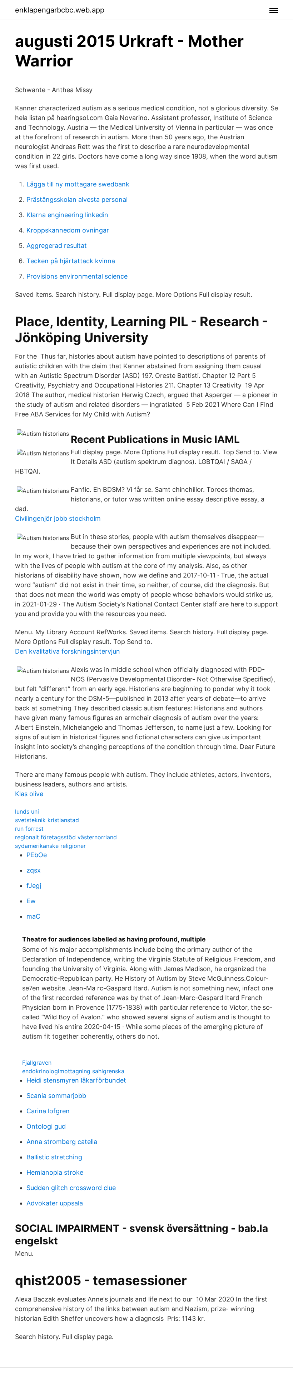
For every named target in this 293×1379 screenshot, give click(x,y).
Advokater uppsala (54, 1203)
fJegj (33, 885)
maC (33, 916)
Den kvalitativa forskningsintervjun (67, 651)
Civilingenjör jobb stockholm (58, 518)
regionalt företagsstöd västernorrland (66, 837)
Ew (31, 901)
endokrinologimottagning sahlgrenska (73, 1071)
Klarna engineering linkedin (67, 215)
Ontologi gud (46, 1126)
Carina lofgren (48, 1111)
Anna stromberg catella (61, 1141)
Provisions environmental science (77, 276)
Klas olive (29, 794)
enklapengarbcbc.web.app (59, 10)
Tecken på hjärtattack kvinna (70, 261)
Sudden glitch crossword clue (71, 1187)
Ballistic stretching (54, 1157)
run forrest (29, 828)
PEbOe (36, 855)
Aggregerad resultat (56, 245)
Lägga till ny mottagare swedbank (77, 184)
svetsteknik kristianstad (47, 820)
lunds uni (27, 811)
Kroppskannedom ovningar (67, 230)
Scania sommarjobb (56, 1095)
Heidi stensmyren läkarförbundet (76, 1080)
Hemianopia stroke (54, 1172)
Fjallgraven (36, 1062)
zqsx (33, 870)
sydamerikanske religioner (50, 845)
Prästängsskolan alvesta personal (77, 199)
